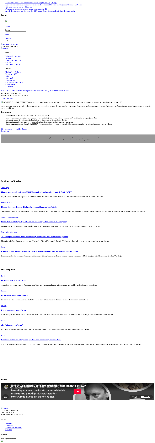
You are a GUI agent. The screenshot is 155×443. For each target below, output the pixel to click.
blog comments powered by (14, 129)
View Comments (7, 98)
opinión (8, 34)
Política (3, 276)
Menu (7, 26)
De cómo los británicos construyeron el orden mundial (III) (26, 9)
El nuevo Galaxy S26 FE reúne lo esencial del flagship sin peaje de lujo (31, 3)
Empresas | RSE (7, 202)
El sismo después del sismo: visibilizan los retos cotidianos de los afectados (29, 207)
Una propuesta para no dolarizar (14, 310)
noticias (8, 38)
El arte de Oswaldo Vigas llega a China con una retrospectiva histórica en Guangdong (34, 222)
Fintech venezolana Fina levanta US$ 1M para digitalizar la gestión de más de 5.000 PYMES (36, 192)
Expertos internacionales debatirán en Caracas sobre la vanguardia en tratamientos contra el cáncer (39, 251)
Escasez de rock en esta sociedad (13, 280)
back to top (5, 131)
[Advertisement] (18, 163)
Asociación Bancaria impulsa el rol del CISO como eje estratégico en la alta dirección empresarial (40, 11)
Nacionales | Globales (9, 232)
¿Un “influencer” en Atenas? (12, 325)
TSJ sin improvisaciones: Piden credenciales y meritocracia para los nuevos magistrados (34, 237)
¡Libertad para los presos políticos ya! (18, 7)
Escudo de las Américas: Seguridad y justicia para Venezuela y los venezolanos (31, 340)
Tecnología (5, 188)
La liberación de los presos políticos (14, 295)
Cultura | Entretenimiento (10, 217)
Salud (3, 247)
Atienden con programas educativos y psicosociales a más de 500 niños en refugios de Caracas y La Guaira (43, 5)
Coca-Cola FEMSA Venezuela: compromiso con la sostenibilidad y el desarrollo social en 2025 (35, 91)
